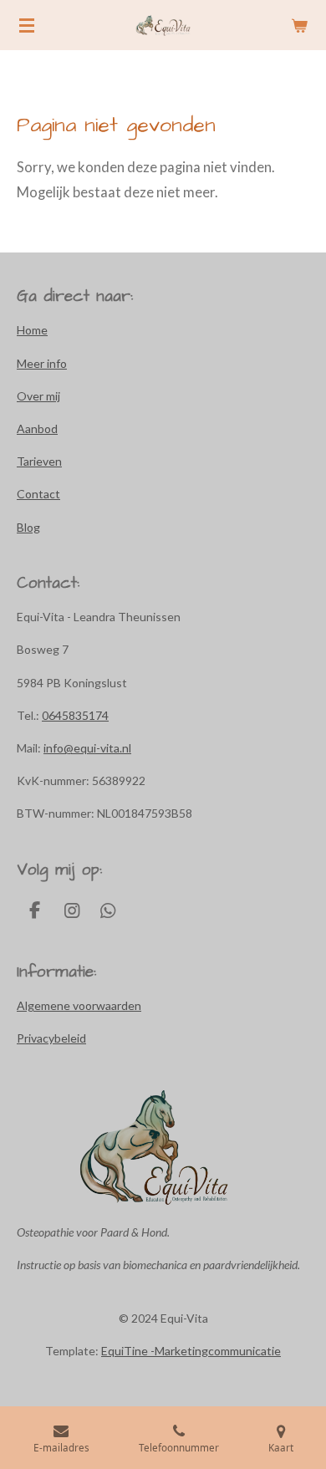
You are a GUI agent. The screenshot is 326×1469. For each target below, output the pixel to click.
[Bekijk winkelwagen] (299, 25)
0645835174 (75, 715)
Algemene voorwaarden (79, 1005)
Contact (38, 494)
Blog (28, 527)
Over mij (38, 396)
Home (32, 330)
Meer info (42, 363)
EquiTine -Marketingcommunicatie (191, 1351)
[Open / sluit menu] (26, 25)
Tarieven (39, 461)
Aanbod (37, 428)
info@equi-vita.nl (87, 748)
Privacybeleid (51, 1038)
